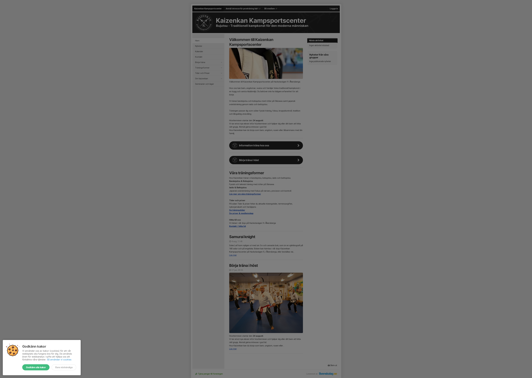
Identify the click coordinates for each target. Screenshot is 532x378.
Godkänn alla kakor (36, 367)
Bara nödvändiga (63, 367)
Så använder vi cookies (59, 359)
